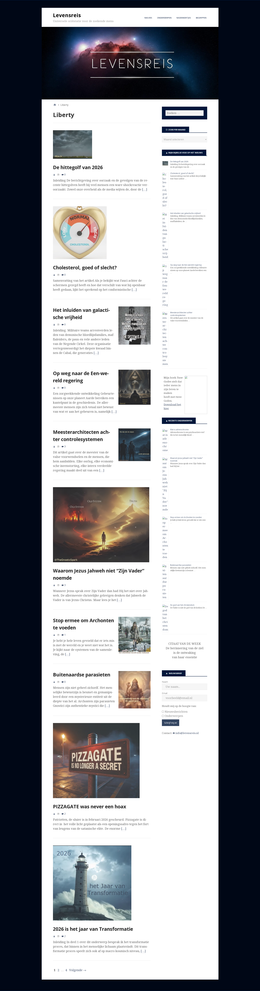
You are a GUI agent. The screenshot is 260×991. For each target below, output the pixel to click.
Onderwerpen (164, 17)
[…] (144, 189)
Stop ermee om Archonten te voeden (186, 517)
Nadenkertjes (183, 17)
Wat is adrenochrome (179, 429)
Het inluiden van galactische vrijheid (185, 213)
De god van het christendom (182, 605)
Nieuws (148, 17)
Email (164, 693)
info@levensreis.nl (187, 733)
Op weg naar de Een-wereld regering (185, 265)
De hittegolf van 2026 (78, 167)
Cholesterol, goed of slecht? (85, 267)
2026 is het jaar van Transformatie (93, 929)
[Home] (55, 105)
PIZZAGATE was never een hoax (89, 806)
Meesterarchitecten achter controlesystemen (181, 314)
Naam (165, 681)
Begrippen (201, 17)
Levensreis (67, 15)
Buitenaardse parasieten (81, 674)
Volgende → (77, 970)
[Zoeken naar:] (184, 113)
